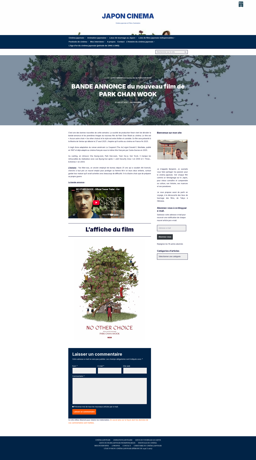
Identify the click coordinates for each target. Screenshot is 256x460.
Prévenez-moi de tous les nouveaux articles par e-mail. (96, 407)
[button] (85, 37)
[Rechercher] (185, 52)
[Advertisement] (172, 276)
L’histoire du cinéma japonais (148, 445)
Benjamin (137, 102)
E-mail (101, 366)
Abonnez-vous (164, 237)
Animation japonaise (122, 440)
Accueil (106, 78)
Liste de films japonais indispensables (117, 443)
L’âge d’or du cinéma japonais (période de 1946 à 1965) (94, 46)
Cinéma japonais (102, 440)
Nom (75, 366)
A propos (111, 42)
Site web (126, 366)
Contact (120, 42)
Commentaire (78, 376)
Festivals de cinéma (147, 443)
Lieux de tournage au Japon (148, 440)
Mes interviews (101, 445)
